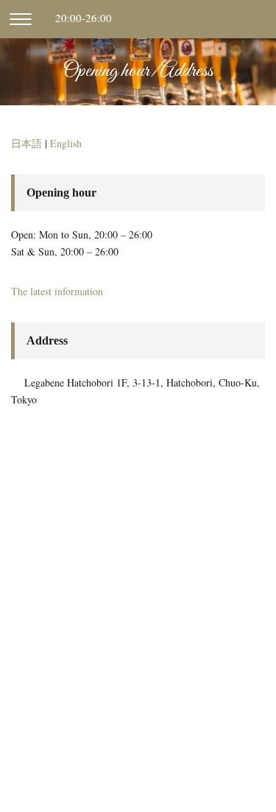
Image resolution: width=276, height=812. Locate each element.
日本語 (26, 143)
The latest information (57, 291)
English (66, 143)
